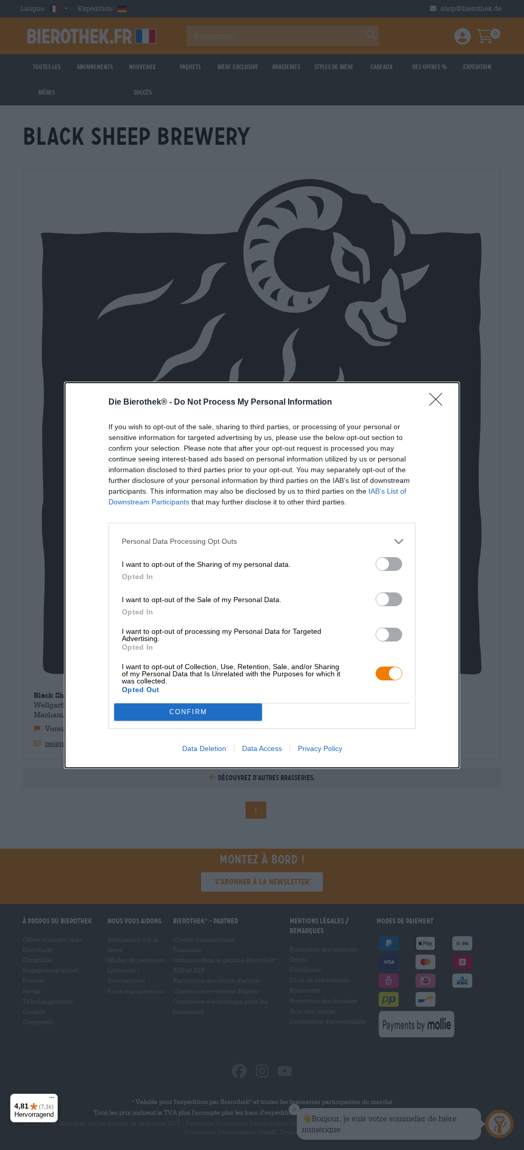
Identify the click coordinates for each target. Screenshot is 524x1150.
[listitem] (262, 541)
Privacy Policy (320, 748)
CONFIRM (188, 712)
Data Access (262, 748)
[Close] (439, 402)
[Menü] (52, 1100)
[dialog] (262, 575)
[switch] (389, 564)
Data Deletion (204, 748)
